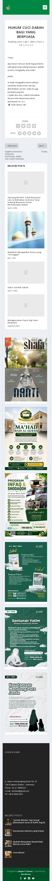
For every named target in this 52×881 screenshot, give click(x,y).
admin (19, 41)
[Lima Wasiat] (8, 854)
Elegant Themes (25, 871)
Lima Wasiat (19, 852)
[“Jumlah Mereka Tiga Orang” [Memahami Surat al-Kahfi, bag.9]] (8, 822)
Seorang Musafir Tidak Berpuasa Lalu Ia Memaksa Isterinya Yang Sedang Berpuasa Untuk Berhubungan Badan (24, 201)
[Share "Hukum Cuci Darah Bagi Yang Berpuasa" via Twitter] (23, 126)
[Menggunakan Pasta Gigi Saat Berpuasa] (26, 305)
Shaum (40, 41)
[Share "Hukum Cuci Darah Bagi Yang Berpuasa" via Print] (34, 126)
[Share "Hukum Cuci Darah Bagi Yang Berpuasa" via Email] (28, 126)
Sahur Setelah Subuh (18, 287)
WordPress (26, 874)
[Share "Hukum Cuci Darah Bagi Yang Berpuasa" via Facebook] (18, 126)
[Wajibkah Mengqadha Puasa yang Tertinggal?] (26, 230)
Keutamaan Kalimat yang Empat (28, 831)
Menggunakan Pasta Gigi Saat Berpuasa (23, 321)
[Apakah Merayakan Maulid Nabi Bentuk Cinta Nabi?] (8, 843)
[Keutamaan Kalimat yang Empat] (8, 832)
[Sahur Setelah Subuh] (26, 273)
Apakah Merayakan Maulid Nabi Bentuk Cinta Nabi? (28, 842)
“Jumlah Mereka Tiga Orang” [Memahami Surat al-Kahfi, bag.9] (29, 821)
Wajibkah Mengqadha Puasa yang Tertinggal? (24, 253)
